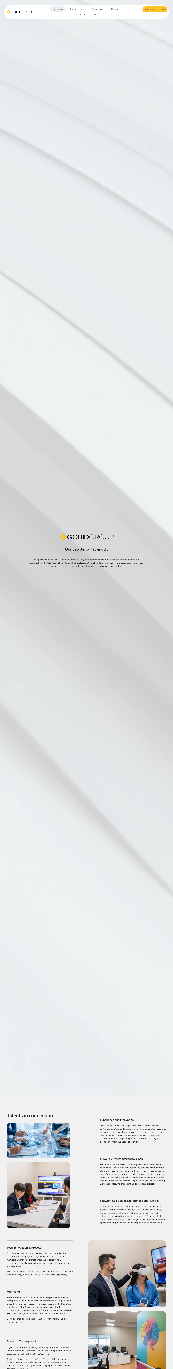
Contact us (150, 9)
